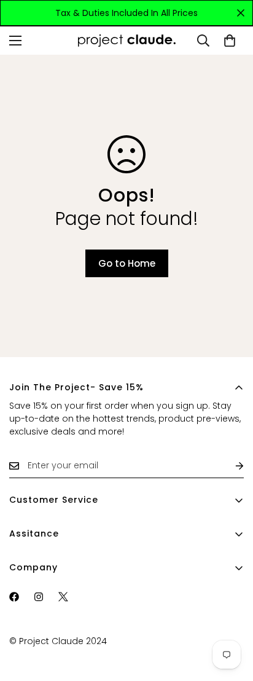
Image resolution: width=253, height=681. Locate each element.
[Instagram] (39, 597)
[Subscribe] (230, 465)
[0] (230, 40)
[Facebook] (14, 597)
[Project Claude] (127, 40)
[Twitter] (63, 597)
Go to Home (126, 263)
